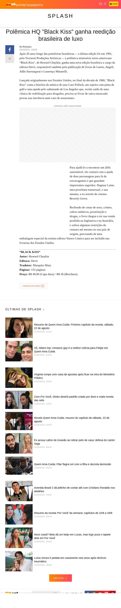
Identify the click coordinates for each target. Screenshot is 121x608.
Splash (111, 14)
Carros (65, 14)
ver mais (58, 578)
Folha (89, 14)
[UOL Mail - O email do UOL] (100, 4)
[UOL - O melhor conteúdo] (11, 4)
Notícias (41, 14)
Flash (18, 14)
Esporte (99, 14)
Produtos (6, 14)
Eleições (29, 14)
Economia (77, 14)
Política (53, 14)
